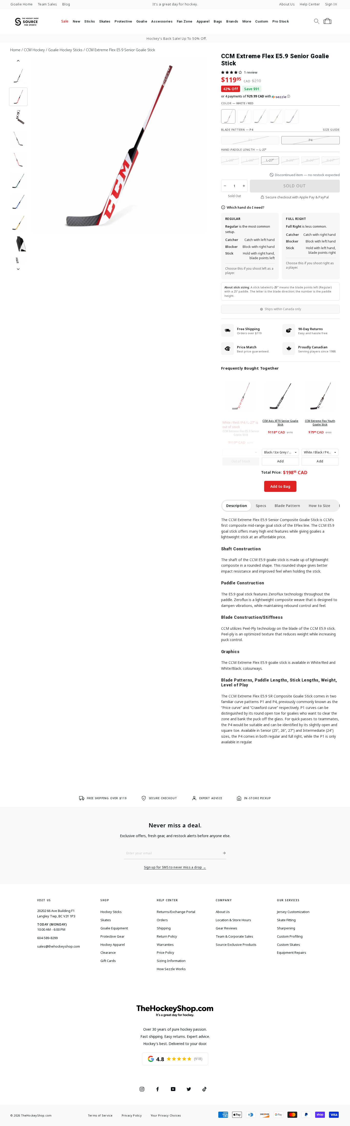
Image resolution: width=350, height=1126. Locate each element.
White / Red (228, 116)
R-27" (331, 160)
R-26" (310, 160)
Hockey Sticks (111, 911)
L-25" (230, 160)
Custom (261, 21)
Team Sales (47, 4)
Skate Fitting (286, 920)
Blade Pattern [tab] (287, 505)
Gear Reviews (226, 928)
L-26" (250, 160)
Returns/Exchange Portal (176, 911)
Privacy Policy (132, 1115)
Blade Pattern (237, 129)
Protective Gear (112, 936)
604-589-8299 (47, 938)
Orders (162, 920)
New (76, 21)
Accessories (161, 21)
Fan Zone (184, 21)
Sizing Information (171, 960)
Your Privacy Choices (166, 1115)
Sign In (331, 4)
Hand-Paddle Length (244, 149)
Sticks (89, 21)
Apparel (203, 21)
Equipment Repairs (291, 952)
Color (237, 103)
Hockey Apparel (112, 944)
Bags (218, 21)
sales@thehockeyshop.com (58, 946)
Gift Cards (108, 960)
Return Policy (167, 936)
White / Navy (292, 116)
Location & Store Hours (233, 920)
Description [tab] (236, 505)
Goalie (141, 21)
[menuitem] (65, 21)
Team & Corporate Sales (234, 936)
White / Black (244, 116)
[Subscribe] (222, 853)
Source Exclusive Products (236, 944)
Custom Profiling (290, 936)
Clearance (108, 952)
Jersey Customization (293, 911)
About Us (287, 4)
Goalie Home (22, 4)
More (246, 21)
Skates (104, 21)
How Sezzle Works (171, 969)
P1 (250, 140)
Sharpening (286, 928)
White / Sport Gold (276, 116)
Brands (232, 21)
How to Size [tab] (319, 505)
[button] (231, 72)
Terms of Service (100, 1115)
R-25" (290, 160)
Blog (66, 4)
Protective (123, 21)
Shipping (164, 928)
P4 (310, 140)
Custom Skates (288, 944)
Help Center (310, 4)
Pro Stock (280, 21)
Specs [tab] (261, 505)
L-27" (270, 160)
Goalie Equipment (114, 928)
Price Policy (165, 952)
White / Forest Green (260, 116)
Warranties (165, 944)
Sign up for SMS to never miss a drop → (175, 867)
